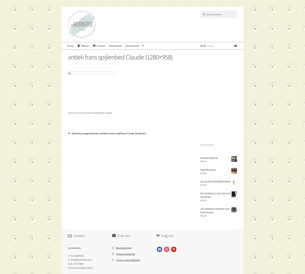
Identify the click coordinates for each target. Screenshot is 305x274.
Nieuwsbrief (115, 45)
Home (70, 45)
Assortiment (132, 45)
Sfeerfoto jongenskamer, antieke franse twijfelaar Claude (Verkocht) (108, 134)
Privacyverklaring (125, 254)
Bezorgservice (124, 247)
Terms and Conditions (128, 260)
